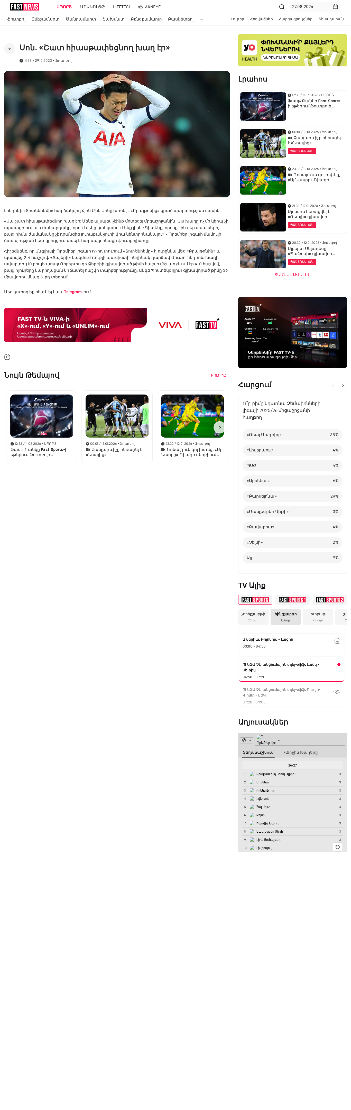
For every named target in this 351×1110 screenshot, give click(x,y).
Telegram (73, 292)
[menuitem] (63, 7)
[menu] (165, 6)
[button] (335, 6)
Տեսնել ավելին (292, 274)
